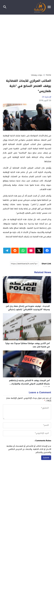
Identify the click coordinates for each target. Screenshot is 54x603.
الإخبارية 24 (46, 97)
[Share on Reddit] (15, 250)
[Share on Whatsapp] (23, 250)
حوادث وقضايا (36, 75)
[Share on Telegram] (7, 250)
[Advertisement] (27, 43)
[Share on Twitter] (39, 250)
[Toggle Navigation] (50, 7)
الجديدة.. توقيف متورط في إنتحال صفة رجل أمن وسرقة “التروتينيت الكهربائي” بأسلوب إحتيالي (28, 307)
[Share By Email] (31, 250)
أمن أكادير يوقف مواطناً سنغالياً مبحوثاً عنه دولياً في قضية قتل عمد (27, 345)
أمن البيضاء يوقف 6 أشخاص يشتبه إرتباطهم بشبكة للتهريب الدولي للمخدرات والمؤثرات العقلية (29, 384)
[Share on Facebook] (47, 250)
